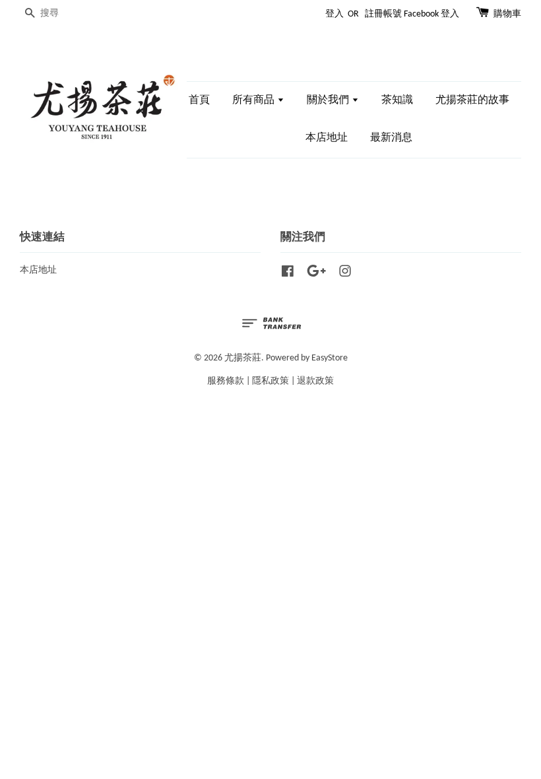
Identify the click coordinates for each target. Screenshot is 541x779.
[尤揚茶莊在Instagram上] (345, 274)
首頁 (199, 100)
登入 (334, 14)
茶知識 (397, 100)
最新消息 (391, 138)
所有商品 (254, 100)
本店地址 (326, 138)
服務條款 (225, 381)
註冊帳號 (383, 14)
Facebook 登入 (431, 14)
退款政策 (315, 381)
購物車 (507, 14)
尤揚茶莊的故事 (472, 100)
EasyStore (329, 358)
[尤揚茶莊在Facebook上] (287, 274)
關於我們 (329, 100)
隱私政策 (270, 381)
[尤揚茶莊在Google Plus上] (316, 274)
